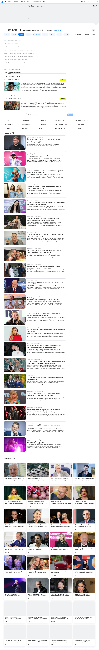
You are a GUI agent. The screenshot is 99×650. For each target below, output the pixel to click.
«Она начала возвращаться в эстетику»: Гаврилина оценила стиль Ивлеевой (45, 172)
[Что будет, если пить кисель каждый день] (61, 566)
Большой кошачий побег (14, 40)
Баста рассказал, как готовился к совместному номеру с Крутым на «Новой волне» (44, 410)
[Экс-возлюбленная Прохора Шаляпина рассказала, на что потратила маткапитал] (15, 497)
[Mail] (2, 1)
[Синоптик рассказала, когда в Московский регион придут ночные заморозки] (15, 635)
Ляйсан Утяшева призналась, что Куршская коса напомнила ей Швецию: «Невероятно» (44, 219)
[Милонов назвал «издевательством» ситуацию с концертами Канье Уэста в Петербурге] (61, 497)
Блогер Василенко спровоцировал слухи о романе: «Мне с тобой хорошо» (45, 156)
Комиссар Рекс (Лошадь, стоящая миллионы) (20, 53)
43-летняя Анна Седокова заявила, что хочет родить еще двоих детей (46, 330)
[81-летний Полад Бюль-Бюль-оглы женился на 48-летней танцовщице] (84, 520)
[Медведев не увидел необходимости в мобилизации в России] (15, 543)
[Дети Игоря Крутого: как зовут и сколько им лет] (84, 543)
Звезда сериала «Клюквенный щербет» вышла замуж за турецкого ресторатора (44, 267)
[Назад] (93, 6)
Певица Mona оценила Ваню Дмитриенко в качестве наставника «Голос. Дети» (46, 203)
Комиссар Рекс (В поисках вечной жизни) (19, 50)
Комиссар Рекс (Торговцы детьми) (17, 59)
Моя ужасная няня (13, 43)
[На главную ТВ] (4, 1)
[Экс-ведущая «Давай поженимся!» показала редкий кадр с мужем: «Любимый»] (61, 520)
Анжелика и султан (13, 76)
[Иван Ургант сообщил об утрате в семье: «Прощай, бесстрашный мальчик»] (84, 473)
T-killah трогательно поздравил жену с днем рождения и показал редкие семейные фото (43, 299)
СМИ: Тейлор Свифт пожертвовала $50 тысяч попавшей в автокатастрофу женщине (43, 394)
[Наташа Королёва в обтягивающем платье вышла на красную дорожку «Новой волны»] (84, 497)
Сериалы (86, 34)
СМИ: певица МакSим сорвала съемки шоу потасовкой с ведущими (42, 442)
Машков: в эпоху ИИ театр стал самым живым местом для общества (43, 426)
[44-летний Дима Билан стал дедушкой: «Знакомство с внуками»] (38, 543)
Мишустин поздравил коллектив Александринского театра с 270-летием (45, 283)
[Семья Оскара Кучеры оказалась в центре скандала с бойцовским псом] (15, 520)
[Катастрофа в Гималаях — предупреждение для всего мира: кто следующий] (38, 473)
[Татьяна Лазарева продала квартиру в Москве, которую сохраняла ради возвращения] (61, 635)
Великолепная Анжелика (15, 66)
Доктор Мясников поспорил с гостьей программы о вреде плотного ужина (45, 235)
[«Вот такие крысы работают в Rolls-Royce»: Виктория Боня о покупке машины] (38, 520)
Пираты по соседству (13, 98)
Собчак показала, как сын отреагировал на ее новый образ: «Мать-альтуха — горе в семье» (46, 362)
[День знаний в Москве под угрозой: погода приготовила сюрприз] (61, 612)
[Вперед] (96, 6)
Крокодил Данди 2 (13, 95)
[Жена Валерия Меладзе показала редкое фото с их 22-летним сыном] (38, 635)
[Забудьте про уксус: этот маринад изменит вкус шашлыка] (38, 612)
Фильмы (79, 34)
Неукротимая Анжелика (14, 72)
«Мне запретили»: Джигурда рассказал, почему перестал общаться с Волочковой (44, 251)
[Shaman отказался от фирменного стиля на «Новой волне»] (15, 589)
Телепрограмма (7, 26)
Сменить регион (57, 30)
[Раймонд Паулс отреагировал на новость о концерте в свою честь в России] (15, 473)
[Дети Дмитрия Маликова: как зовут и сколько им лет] (84, 612)
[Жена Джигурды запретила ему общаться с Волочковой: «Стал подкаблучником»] (38, 566)
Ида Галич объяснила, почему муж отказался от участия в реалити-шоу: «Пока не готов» (44, 346)
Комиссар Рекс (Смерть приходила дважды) (20, 56)
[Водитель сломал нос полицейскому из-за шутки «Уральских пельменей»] (15, 612)
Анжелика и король (13, 69)
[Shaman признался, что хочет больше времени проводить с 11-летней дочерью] (61, 473)
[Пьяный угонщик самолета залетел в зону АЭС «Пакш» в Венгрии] (84, 635)
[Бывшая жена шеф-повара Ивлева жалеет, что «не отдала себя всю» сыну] (38, 589)
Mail (2, 648)
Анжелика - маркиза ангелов (16, 62)
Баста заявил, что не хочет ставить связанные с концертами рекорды (44, 140)
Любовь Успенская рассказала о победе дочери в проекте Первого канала (44, 187)
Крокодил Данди (12, 79)
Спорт (93, 34)
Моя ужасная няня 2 (13, 47)
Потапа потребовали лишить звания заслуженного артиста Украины (45, 378)
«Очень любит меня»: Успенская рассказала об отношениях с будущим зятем (44, 315)
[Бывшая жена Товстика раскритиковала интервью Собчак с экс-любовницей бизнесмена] (84, 589)
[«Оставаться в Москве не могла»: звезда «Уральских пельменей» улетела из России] (84, 566)
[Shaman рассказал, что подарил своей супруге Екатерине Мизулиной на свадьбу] (15, 566)
